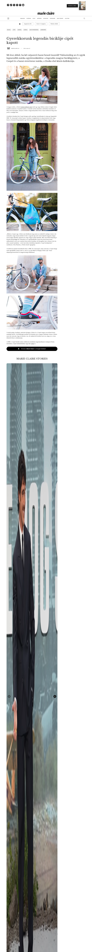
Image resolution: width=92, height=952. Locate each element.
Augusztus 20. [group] (28, 23)
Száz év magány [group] (41, 23)
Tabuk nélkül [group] (54, 23)
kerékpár (43, 29)
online (32, 343)
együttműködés (34, 29)
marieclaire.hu (15, 48)
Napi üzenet (60, 18)
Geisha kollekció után (26, 107)
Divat (34, 18)
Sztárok (29, 18)
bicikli (8, 29)
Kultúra (67, 18)
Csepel (19, 29)
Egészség (52, 18)
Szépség (39, 18)
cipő (14, 29)
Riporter (45, 18)
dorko (25, 29)
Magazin (22, 18)
